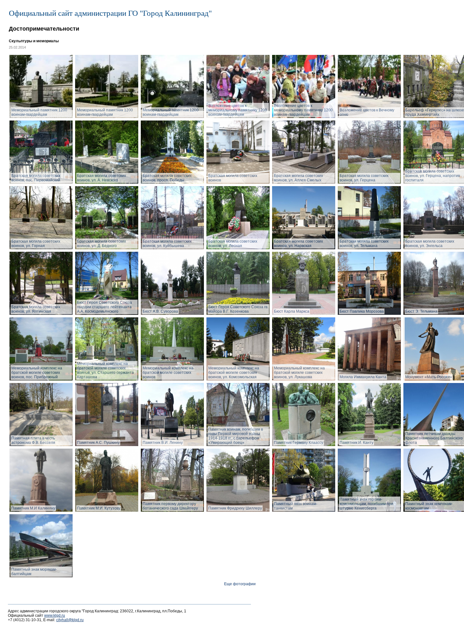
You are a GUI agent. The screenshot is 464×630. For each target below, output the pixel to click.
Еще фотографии (240, 584)
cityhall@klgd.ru (70, 620)
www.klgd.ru (54, 615)
